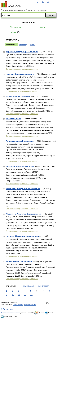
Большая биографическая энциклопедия (22, 69)
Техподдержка (18, 304)
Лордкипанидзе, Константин (19, 141)
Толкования (28, 22)
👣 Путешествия (7, 309)
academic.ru (11, 4)
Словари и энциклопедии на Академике (24, 10)
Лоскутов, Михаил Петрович (20, 166)
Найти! (51, 15)
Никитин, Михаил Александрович (22, 236)
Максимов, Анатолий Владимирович (24, 214)
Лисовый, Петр (13, 119)
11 (19, 295)
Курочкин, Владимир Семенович (22, 52)
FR (53, 2)
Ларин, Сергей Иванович (18, 96)
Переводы (15, 27)
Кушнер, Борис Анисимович (20, 74)
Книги (42, 27)
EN (38, 2)
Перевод (23, 45)
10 (13, 295)
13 (31, 295)
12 (25, 295)
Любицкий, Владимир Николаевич (23, 189)
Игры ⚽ (15, 32)
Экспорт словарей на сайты (10, 313)
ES (48, 2)
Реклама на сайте (30, 304)
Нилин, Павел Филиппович (19, 261)
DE (43, 2)
